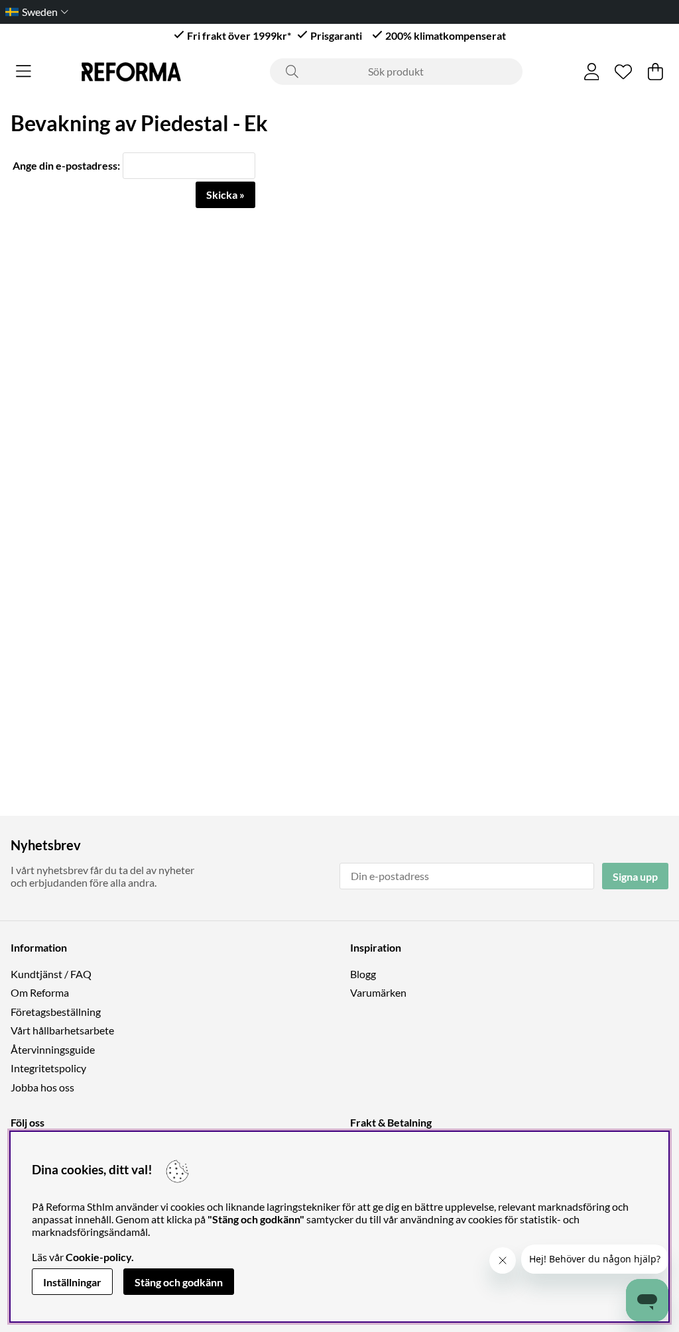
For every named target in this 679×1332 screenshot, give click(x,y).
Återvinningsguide (53, 1049)
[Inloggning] (592, 71)
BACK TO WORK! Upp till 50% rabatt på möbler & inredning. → (356, 11)
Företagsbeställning (56, 1011)
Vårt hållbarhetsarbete (62, 1030)
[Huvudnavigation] (23, 71)
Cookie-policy (98, 1256)
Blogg (363, 974)
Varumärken (378, 992)
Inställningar (72, 1282)
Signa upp (635, 876)
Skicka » (225, 194)
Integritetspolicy (48, 1068)
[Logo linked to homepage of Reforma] (131, 72)
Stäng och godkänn (179, 1282)
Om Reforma (40, 992)
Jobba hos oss (42, 1087)
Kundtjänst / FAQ (51, 974)
